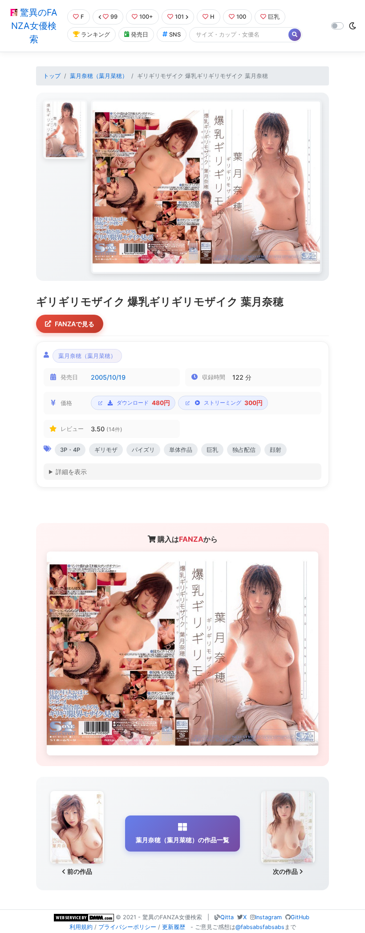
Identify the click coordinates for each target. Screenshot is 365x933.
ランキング (95, 34)
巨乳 (274, 16)
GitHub (300, 917)
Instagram (268, 917)
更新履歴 (173, 927)
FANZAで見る (74, 324)
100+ (146, 16)
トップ (52, 76)
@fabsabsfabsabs (259, 927)
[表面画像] (65, 129)
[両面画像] (206, 187)
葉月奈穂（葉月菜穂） (99, 76)
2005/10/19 (108, 377)
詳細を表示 (71, 471)
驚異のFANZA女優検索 (34, 26)
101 (179, 16)
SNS (175, 34)
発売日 (139, 34)
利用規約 (81, 927)
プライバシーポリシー (127, 927)
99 (114, 16)
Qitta (227, 917)
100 (241, 16)
